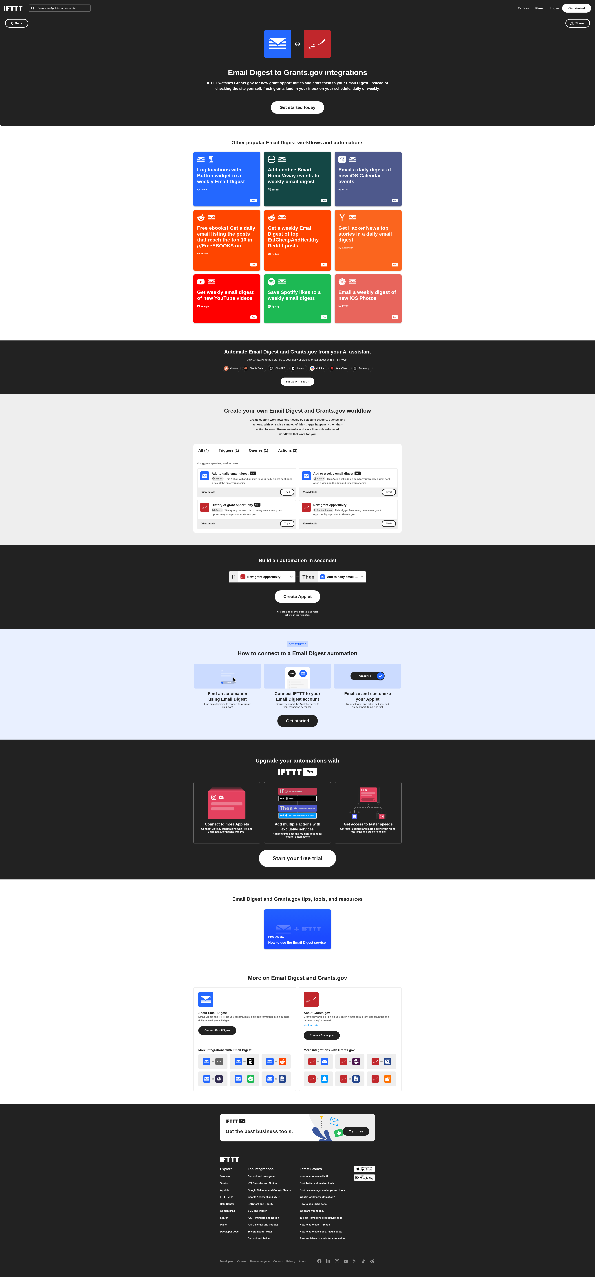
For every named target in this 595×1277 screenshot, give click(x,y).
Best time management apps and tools (322, 1190)
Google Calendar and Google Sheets (269, 1190)
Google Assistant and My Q (264, 1197)
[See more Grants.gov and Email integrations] (318, 1061)
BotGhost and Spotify (260, 1204)
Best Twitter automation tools (317, 1183)
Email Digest (250, 72)
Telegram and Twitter (260, 1231)
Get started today (297, 107)
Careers (242, 1261)
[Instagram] (337, 1261)
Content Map (227, 1211)
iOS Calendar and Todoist (263, 1224)
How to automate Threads (315, 1224)
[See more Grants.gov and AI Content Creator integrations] (381, 1078)
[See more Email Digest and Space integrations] (212, 1078)
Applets (224, 1190)
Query (218, 510)
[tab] (203, 450)
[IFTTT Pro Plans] (253, 474)
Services (225, 1176)
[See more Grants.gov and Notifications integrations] (318, 1078)
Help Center (227, 1204)
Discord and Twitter (259, 1238)
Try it (287, 492)
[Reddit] (372, 1261)
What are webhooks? (312, 1211)
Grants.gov (303, 72)
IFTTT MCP (226, 1197)
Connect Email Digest (217, 1030)
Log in (554, 8)
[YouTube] (346, 1261)
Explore (523, 8)
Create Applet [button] (297, 596)
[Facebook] (319, 1261)
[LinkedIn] (328, 1261)
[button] (297, 721)
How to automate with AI (314, 1176)
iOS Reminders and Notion (263, 1218)
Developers (227, 1261)
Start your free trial (297, 858)
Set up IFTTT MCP (297, 381)
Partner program (260, 1261)
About (302, 1261)
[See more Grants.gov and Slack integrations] (349, 1061)
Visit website (311, 1025)
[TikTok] (363, 1261)
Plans (539, 8)
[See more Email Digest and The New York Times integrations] (244, 1061)
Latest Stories (311, 1169)
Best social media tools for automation (322, 1238)
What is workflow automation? (317, 1197)
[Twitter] (354, 1261)
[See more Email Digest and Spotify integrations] (244, 1078)
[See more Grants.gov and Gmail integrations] (381, 1061)
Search (224, 1218)
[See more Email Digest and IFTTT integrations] (212, 1061)
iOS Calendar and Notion (262, 1183)
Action (218, 478)
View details (208, 492)
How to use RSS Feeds (313, 1204)
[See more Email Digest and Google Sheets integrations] (276, 1078)
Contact (278, 1261)
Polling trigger (324, 510)
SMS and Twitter (257, 1211)
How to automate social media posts (321, 1231)
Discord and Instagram (261, 1176)
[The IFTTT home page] (13, 8)
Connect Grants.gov (322, 1035)
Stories (224, 1183)
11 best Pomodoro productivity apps (321, 1218)
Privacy (290, 1261)
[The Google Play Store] (364, 1178)
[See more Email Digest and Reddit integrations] (276, 1061)
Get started (576, 8)
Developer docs (229, 1231)
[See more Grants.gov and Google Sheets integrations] (349, 1078)
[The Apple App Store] (364, 1169)
